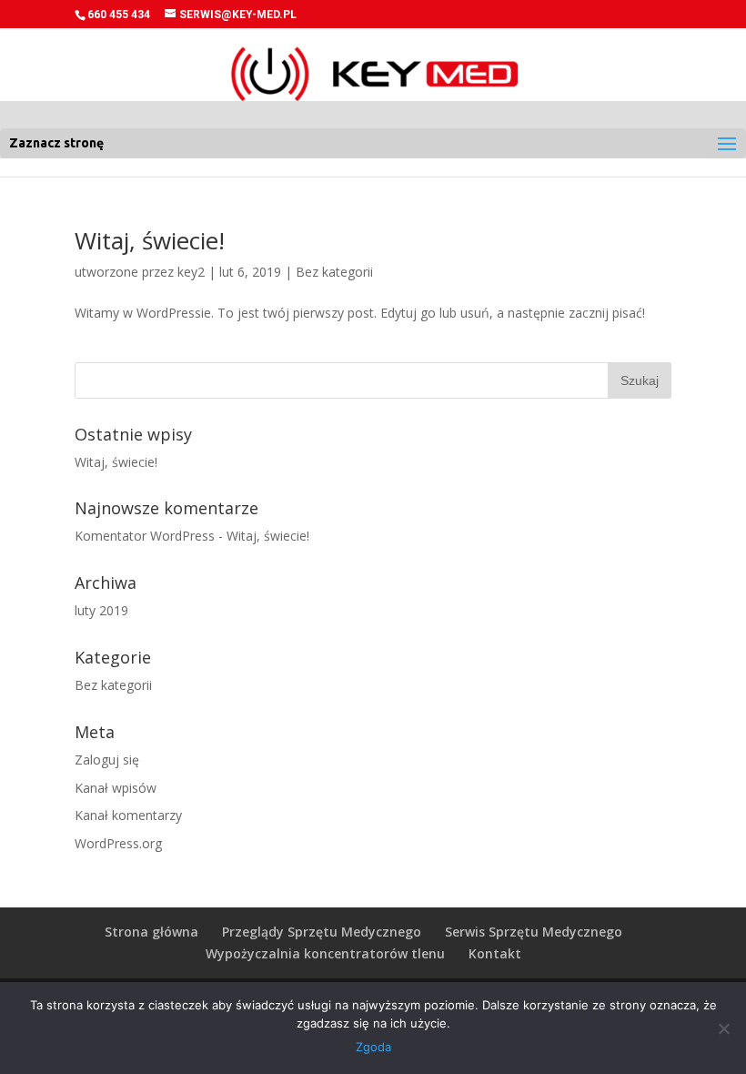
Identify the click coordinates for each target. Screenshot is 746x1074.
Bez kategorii (334, 271)
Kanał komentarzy (128, 815)
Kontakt (495, 953)
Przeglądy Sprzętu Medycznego (321, 931)
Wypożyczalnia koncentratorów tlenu (325, 953)
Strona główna (151, 931)
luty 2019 (101, 610)
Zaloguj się (107, 759)
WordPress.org (118, 843)
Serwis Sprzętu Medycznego (533, 931)
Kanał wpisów (115, 787)
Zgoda (373, 1046)
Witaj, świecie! (150, 240)
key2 (191, 271)
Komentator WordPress (145, 535)
